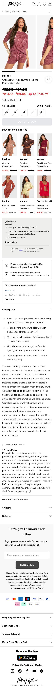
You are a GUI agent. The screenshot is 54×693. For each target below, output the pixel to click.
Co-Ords (5, 12)
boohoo (6, 76)
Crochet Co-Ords (19, 12)
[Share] (50, 11)
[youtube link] (34, 671)
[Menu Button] (4, 4)
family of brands (32, 579)
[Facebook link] (27, 671)
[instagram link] (12, 671)
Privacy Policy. (36, 588)
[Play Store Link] (27, 658)
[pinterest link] (20, 671)
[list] (27, 43)
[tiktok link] (41, 671)
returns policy (43, 275)
